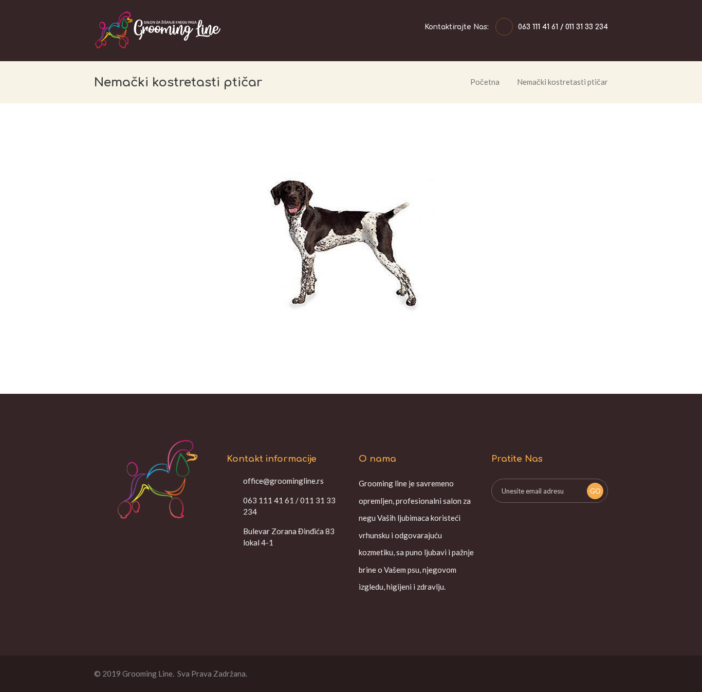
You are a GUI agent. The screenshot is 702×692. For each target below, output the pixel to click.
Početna (485, 81)
